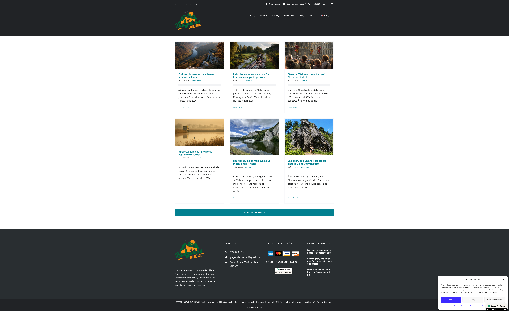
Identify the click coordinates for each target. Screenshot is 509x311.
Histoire (248, 167)
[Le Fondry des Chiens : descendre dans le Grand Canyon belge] (309, 137)
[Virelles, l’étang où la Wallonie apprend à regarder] (199, 132)
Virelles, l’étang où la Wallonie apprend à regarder (195, 153)
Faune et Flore (197, 158)
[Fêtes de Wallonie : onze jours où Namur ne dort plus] (309, 55)
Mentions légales (226, 302)
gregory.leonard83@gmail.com (245, 257)
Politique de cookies (461, 306)
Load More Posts (254, 212)
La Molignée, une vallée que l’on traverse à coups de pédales (251, 76)
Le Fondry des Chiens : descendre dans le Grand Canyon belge (307, 162)
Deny (473, 300)
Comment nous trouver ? (296, 4)
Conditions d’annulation (210, 302)
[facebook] (328, 3)
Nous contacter (275, 4)
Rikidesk (260, 307)
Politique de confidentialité (480, 306)
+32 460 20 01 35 (318, 4)
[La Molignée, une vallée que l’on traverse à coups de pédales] (254, 55)
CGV (276, 302)
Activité (249, 80)
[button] (503, 279)
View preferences (494, 300)
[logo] (188, 12)
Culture (304, 80)
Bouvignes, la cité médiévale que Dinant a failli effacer (251, 162)
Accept (451, 300)
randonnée (196, 80)
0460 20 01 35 (237, 252)
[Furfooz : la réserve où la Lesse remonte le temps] (199, 55)
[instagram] (332, 3)
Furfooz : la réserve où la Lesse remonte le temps (196, 76)
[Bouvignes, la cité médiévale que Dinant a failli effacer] (254, 137)
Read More (182, 107)
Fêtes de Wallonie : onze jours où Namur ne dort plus (306, 76)
